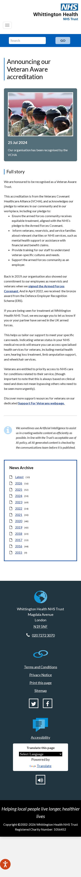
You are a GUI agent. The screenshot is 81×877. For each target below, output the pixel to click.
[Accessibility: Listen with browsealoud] (40, 779)
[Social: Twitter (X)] (33, 703)
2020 (18, 521)
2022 (18, 508)
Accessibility (40, 737)
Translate (44, 766)
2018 (18, 533)
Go (62, 40)
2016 (18, 546)
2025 (18, 489)
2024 (18, 496)
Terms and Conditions (40, 667)
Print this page (40, 683)
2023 (18, 502)
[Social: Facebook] (47, 703)
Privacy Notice (40, 675)
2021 (18, 514)
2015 (18, 552)
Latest (19, 477)
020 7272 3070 (43, 635)
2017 (18, 540)
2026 (18, 483)
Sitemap (40, 690)
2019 (18, 527)
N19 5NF (40, 626)
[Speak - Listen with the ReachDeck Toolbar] (5, 864)
